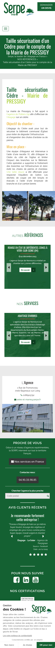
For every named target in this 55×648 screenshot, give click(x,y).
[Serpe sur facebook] (16, 579)
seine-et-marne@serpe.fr (29, 399)
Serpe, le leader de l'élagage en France (27, 56)
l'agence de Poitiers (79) (18, 114)
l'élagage (11, 117)
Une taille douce (15, 172)
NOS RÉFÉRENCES (26, 59)
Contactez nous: (27, 472)
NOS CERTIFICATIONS (27, 591)
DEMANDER (46, 6)
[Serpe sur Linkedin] (26, 579)
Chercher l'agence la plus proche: (28, 491)
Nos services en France (29, 461)
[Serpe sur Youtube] (36, 579)
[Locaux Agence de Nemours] (27, 418)
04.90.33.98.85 (27, 479)
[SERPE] (27, 9)
